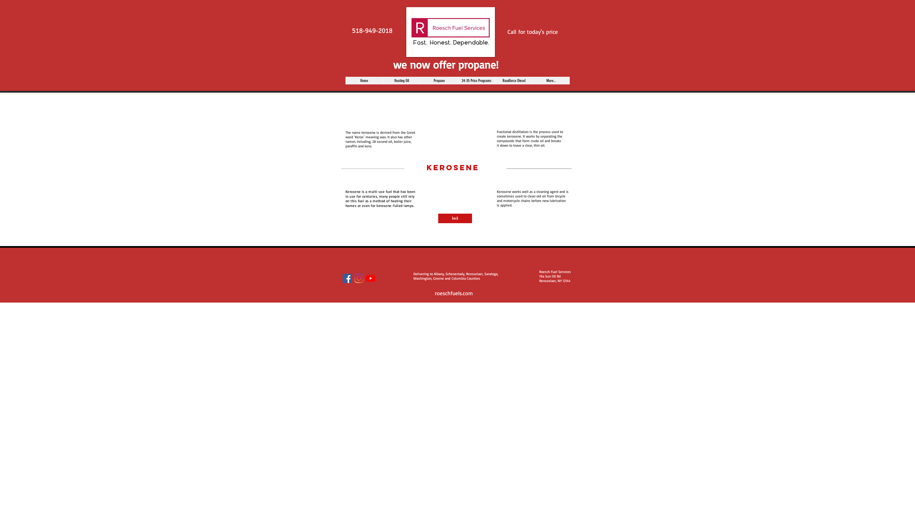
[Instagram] (359, 278)
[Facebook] (347, 278)
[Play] (412, 50)
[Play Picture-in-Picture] (480, 50)
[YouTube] (370, 278)
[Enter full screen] (488, 50)
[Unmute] (420, 50)
